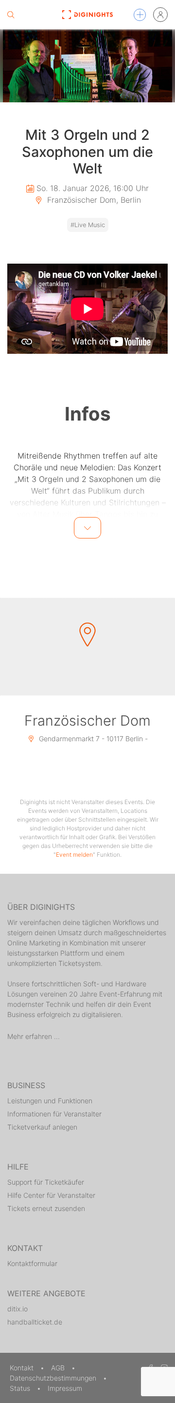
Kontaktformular (32, 1263)
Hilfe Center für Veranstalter (51, 1195)
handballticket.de (34, 1322)
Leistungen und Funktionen (49, 1100)
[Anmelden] (160, 14)
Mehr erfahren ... (33, 1036)
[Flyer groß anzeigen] (87, 65)
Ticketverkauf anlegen (42, 1127)
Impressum (65, 1388)
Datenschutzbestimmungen (54, 1378)
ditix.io (17, 1309)
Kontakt (22, 1368)
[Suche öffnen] (10, 14)
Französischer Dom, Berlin (93, 200)
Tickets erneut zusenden (46, 1208)
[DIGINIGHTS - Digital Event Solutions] (87, 14)
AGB (59, 1368)
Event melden (74, 854)
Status (21, 1388)
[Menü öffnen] (140, 15)
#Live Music (87, 225)
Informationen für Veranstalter (54, 1114)
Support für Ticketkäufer (45, 1182)
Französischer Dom (87, 720)
